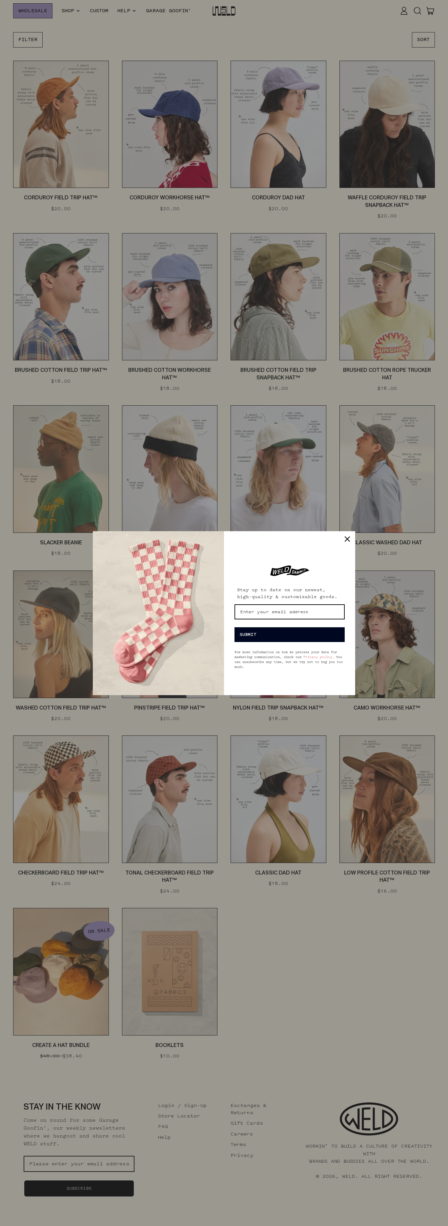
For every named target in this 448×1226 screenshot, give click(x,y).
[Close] (347, 539)
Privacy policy (317, 657)
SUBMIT (248, 634)
